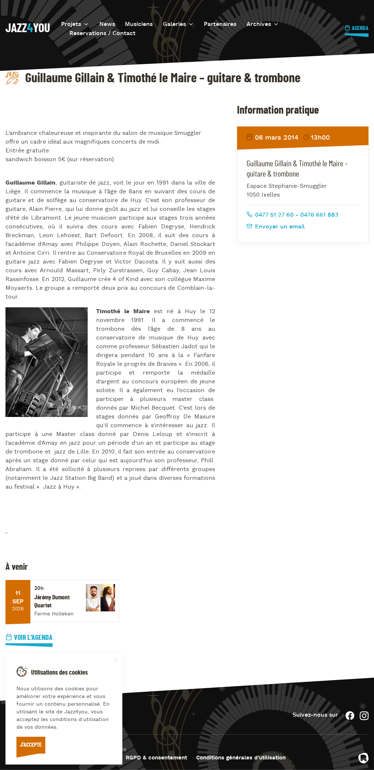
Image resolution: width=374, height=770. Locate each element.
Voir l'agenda (33, 637)
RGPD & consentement (156, 758)
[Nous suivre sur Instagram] (364, 715)
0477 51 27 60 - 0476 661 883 (295, 215)
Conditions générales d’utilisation (241, 758)
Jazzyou (27, 28)
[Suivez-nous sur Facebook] (350, 715)
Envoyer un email (279, 227)
